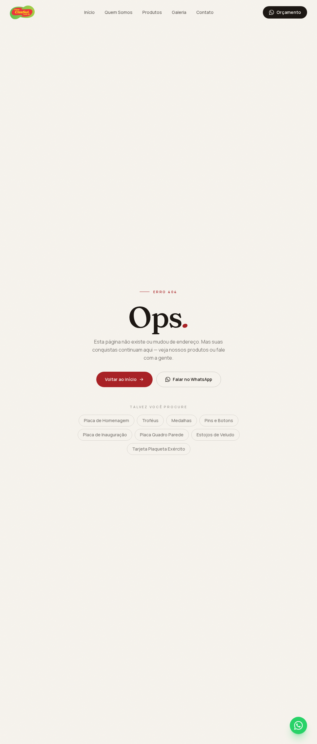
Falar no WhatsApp (192, 379)
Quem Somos (118, 12)
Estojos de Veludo (215, 435)
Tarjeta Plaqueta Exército (158, 449)
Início (89, 12)
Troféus (150, 420)
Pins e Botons (219, 420)
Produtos (152, 12)
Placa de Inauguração (105, 435)
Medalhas (182, 420)
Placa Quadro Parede (162, 435)
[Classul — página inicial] (22, 12)
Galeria (179, 12)
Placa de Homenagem (106, 420)
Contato (205, 12)
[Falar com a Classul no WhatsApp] (298, 725)
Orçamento (288, 12)
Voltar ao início (121, 379)
